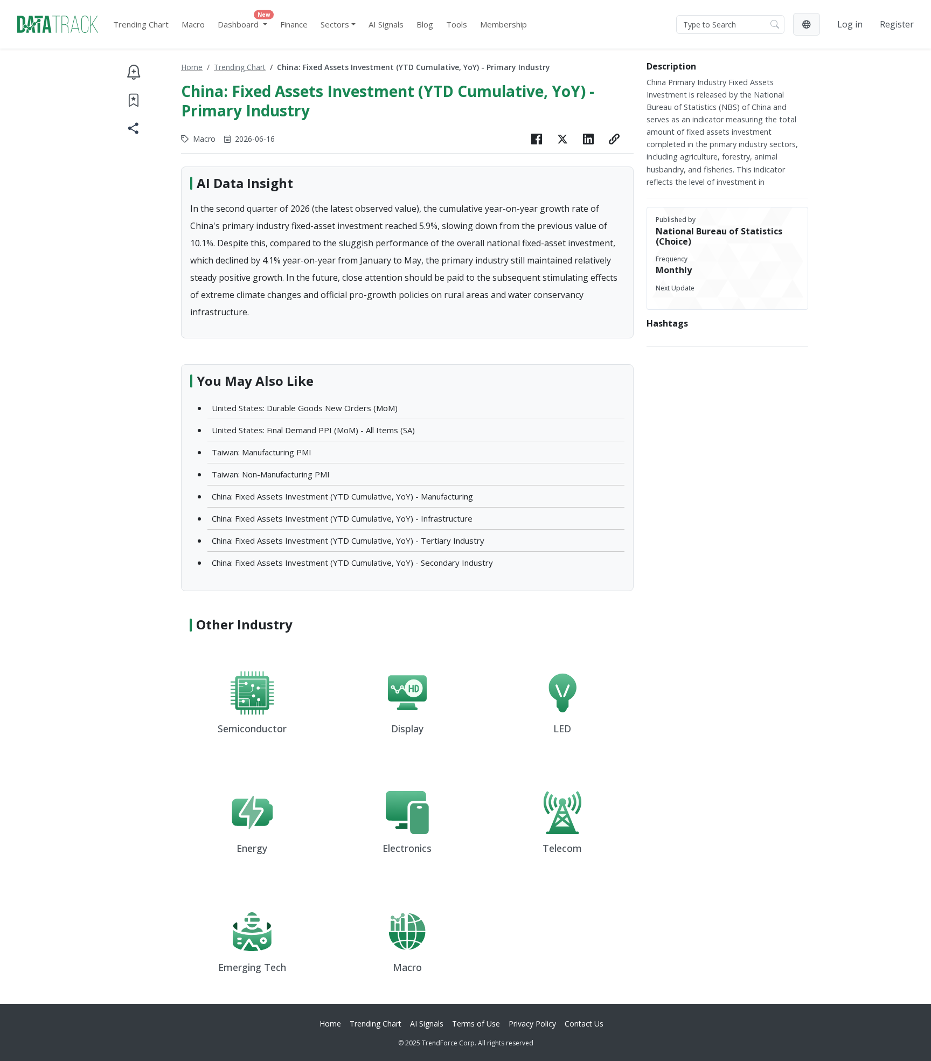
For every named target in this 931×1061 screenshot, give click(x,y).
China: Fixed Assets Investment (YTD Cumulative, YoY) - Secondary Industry (352, 562)
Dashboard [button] (244, 22)
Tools (456, 24)
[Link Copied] (614, 139)
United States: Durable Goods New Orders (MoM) (305, 408)
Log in (850, 24)
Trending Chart (141, 24)
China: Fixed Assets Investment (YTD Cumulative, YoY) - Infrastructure (342, 518)
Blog (424, 24)
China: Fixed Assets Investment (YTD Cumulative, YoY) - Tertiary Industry (348, 540)
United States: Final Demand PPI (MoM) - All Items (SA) (313, 430)
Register (897, 24)
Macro (193, 24)
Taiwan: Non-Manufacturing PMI (271, 474)
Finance (294, 24)
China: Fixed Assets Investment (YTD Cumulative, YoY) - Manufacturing (342, 496)
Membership (503, 24)
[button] (806, 24)
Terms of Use (476, 1023)
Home (192, 67)
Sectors (335, 24)
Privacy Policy (532, 1023)
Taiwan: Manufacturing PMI (261, 452)
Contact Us (584, 1023)
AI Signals (386, 24)
